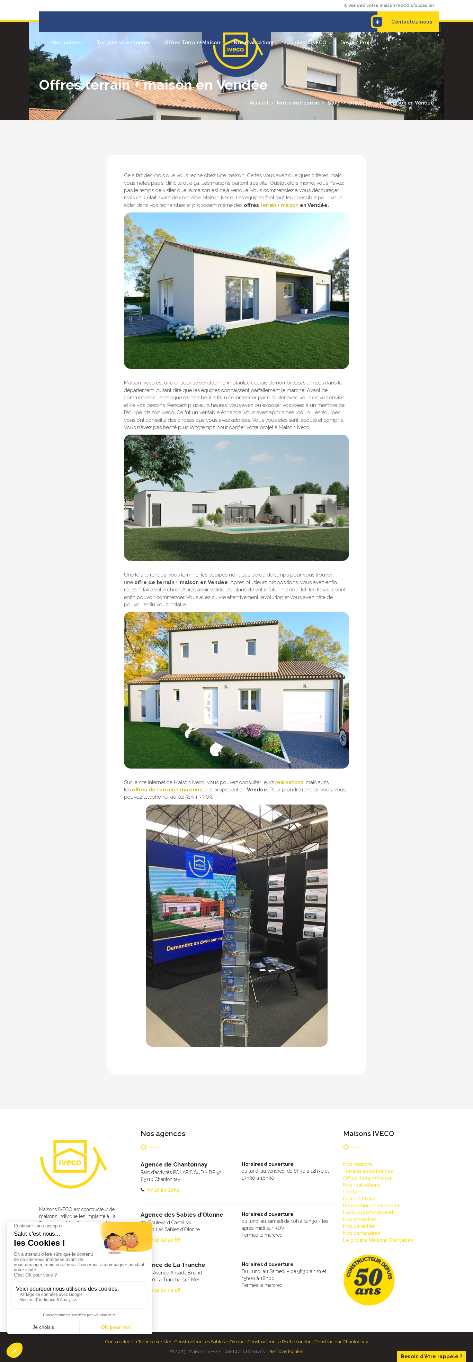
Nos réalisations (254, 42)
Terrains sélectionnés (123, 42)
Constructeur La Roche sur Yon (280, 1341)
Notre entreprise (298, 103)
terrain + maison (279, 205)
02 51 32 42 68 (164, 1240)
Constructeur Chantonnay (341, 1341)
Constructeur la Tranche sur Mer (138, 1341)
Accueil (259, 103)
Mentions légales (285, 1351)
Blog (334, 103)
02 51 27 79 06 (164, 1290)
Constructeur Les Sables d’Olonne (209, 1341)
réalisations (289, 782)
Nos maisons (67, 42)
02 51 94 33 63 (163, 1189)
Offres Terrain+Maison (192, 42)
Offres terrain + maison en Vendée (391, 103)
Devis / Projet (357, 42)
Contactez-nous (411, 22)
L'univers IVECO (307, 42)
